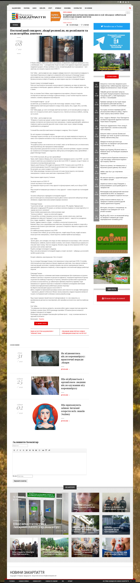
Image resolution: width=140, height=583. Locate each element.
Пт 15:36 (96, 159)
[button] (14, 450)
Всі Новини (88, 8)
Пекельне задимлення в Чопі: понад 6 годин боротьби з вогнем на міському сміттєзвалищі (113, 127)
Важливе (45, 549)
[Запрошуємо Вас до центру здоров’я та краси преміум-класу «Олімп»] (112, 239)
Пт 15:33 (96, 166)
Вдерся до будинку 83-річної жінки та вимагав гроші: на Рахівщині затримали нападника (114, 151)
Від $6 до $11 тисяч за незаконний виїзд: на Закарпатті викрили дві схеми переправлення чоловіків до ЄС (114, 217)
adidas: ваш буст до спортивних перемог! (111, 172)
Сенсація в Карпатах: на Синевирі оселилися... (54, 553)
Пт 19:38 (96, 95)
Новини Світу (37, 581)
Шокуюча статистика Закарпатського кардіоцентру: (36, 525)
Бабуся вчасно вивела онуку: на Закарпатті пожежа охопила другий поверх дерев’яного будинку (112, 201)
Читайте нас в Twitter (113, 26)
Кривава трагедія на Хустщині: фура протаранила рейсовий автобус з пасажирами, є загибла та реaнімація (113, 103)
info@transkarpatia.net (49, 576)
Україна (41, 319)
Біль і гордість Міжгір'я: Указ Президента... (23, 553)
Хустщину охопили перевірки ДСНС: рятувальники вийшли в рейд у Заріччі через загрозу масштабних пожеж (113, 111)
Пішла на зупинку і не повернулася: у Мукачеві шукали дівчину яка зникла (113, 166)
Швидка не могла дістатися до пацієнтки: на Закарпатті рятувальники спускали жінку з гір (114, 143)
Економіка (67, 8)
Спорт (50, 8)
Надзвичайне (16, 8)
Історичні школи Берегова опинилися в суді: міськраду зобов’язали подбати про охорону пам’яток (114, 159)
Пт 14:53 (96, 185)
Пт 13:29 (96, 201)
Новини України (24, 581)
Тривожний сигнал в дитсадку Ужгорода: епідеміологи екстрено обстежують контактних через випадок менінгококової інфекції (93, 15)
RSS (63, 581)
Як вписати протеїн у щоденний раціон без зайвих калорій (113, 178)
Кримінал (58, 8)
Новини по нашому (17, 549)
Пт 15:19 (96, 172)
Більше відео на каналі (114, 298)
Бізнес (35, 8)
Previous (127, 13)
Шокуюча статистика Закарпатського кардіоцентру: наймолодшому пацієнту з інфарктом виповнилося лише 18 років (114, 86)
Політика (27, 8)
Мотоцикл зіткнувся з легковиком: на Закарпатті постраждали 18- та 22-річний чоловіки (113, 209)
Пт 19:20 (96, 103)
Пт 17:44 (96, 127)
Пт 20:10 (96, 86)
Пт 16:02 (96, 151)
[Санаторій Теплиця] (112, 270)
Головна (12, 581)
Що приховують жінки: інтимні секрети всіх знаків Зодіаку (73, 409)
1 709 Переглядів (73, 25)
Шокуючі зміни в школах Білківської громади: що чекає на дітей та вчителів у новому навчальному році (114, 135)
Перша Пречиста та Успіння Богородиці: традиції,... (83, 552)
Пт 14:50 (96, 193)
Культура (42, 8)
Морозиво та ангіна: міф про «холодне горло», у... (115, 553)
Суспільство (78, 8)
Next (129, 13)
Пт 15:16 (96, 178)
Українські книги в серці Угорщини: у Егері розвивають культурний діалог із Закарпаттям (113, 185)
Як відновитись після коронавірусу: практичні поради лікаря (73, 358)
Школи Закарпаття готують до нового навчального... (83, 529)
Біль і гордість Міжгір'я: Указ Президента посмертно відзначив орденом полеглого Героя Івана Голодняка (114, 119)
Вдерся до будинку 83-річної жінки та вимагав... (116, 508)
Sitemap (70, 581)
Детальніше (65, 369)
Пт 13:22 (96, 209)
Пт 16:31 (96, 143)
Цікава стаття (41, 323)
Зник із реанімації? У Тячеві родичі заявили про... (84, 507)
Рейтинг (86, 25)
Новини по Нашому (52, 581)
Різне (105, 549)
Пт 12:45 (96, 217)
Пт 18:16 (96, 119)
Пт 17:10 (96, 135)
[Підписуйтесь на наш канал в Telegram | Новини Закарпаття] (112, 41)
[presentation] (14, 450)
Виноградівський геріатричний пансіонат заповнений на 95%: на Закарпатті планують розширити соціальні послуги (114, 193)
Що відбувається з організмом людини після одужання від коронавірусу (73, 383)
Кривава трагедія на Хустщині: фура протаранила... (113, 529)
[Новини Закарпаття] (30, 16)
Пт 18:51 (96, 111)
